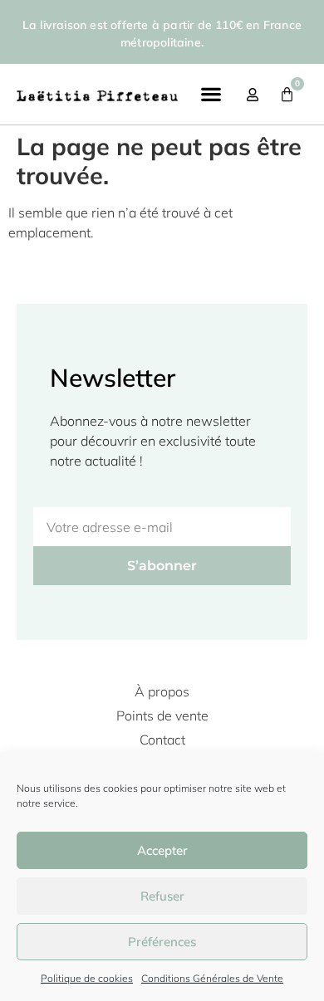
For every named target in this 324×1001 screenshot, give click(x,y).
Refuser (162, 896)
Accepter (162, 850)
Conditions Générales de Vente (212, 978)
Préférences (162, 942)
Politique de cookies (87, 978)
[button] (210, 93)
